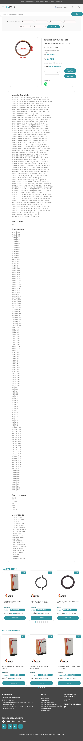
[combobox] (41, 14)
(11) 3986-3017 (9, 700)
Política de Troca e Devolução (51, 706)
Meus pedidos (45, 710)
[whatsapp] (45, 84)
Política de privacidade (49, 704)
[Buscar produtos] (76, 14)
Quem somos (45, 698)
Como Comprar (46, 708)
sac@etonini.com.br (13, 697)
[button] (35, 622)
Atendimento (45, 700)
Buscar (53, 27)
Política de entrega (47, 702)
